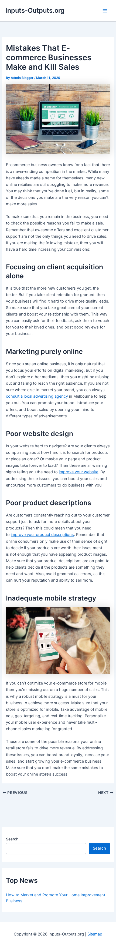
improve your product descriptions (42, 534)
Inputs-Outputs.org (34, 10)
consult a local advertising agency (37, 396)
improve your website (78, 472)
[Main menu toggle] (105, 10)
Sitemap (94, 934)
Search (12, 839)
